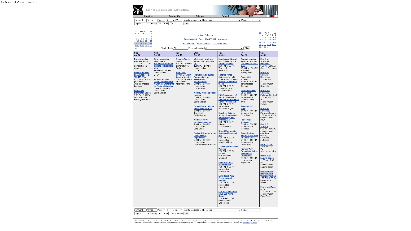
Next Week (222, 39)
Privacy (254, 222)
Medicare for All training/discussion (202, 121)
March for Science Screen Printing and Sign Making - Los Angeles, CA (227, 116)
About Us (148, 16)
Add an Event (189, 43)
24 (138, 46)
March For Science (265, 125)
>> (151, 31)
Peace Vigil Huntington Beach (142, 92)
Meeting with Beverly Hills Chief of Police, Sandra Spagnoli (228, 61)
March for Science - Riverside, (265, 75)
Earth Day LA (266, 144)
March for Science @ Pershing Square (268, 110)
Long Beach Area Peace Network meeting (226, 178)
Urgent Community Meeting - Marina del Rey (228, 133)
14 (148, 41)
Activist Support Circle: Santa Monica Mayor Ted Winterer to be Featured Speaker (164, 82)
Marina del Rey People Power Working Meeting (268, 173)
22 (151, 43)
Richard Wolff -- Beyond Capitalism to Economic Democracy (249, 152)
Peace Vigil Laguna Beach (267, 157)
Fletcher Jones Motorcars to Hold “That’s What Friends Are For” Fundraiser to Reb (228, 79)
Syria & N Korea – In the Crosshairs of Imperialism (205, 135)
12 (143, 41)
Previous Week (191, 39)
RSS (251, 16)
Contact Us (174, 16)
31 (268, 47)
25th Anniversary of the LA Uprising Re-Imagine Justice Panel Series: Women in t (229, 98)
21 (148, 43)
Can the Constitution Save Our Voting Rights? (228, 194)
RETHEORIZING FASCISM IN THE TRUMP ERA (141, 75)
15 (151, 41)
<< (136, 31)
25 (141, 46)
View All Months (204, 43)
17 (138, 43)
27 (146, 46)
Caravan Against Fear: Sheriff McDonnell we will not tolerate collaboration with (163, 63)
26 (143, 46)
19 (143, 43)
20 (146, 43)
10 (138, 41)
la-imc (200, 35)
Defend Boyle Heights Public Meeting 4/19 (204, 107)
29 (151, 46)
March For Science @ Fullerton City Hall (268, 93)
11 (141, 41)
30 (136, 48)
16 (136, 43)
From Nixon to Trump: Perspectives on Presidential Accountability (204, 78)
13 (146, 41)
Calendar (200, 16)
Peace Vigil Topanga (246, 78)
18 (141, 43)
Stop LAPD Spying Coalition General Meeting (183, 75)
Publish (225, 16)
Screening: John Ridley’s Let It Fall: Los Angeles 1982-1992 (249, 62)
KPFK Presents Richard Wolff (226, 163)
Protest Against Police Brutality (141, 60)
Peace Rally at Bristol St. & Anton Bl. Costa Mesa (249, 135)
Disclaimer (246, 222)
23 (136, 46)
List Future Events (220, 43)
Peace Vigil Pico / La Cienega (248, 92)
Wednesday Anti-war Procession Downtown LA (204, 61)
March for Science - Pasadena (265, 61)
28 (148, 46)
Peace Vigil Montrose (246, 121)
